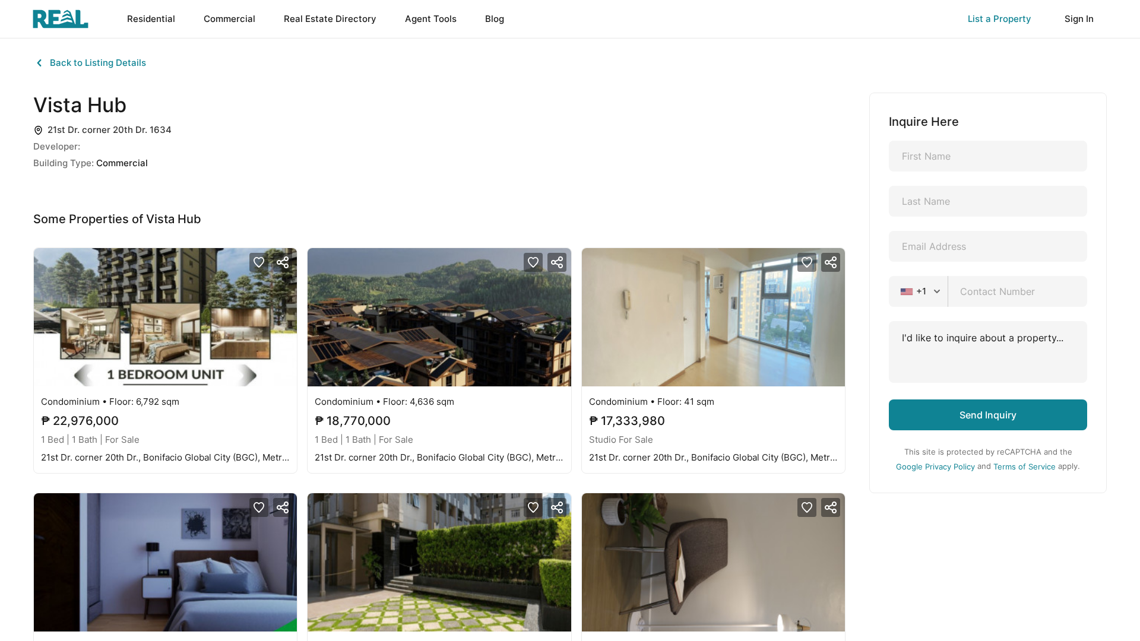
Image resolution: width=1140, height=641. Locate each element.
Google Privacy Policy (935, 466)
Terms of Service (1024, 466)
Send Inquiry (988, 415)
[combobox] (922, 291)
